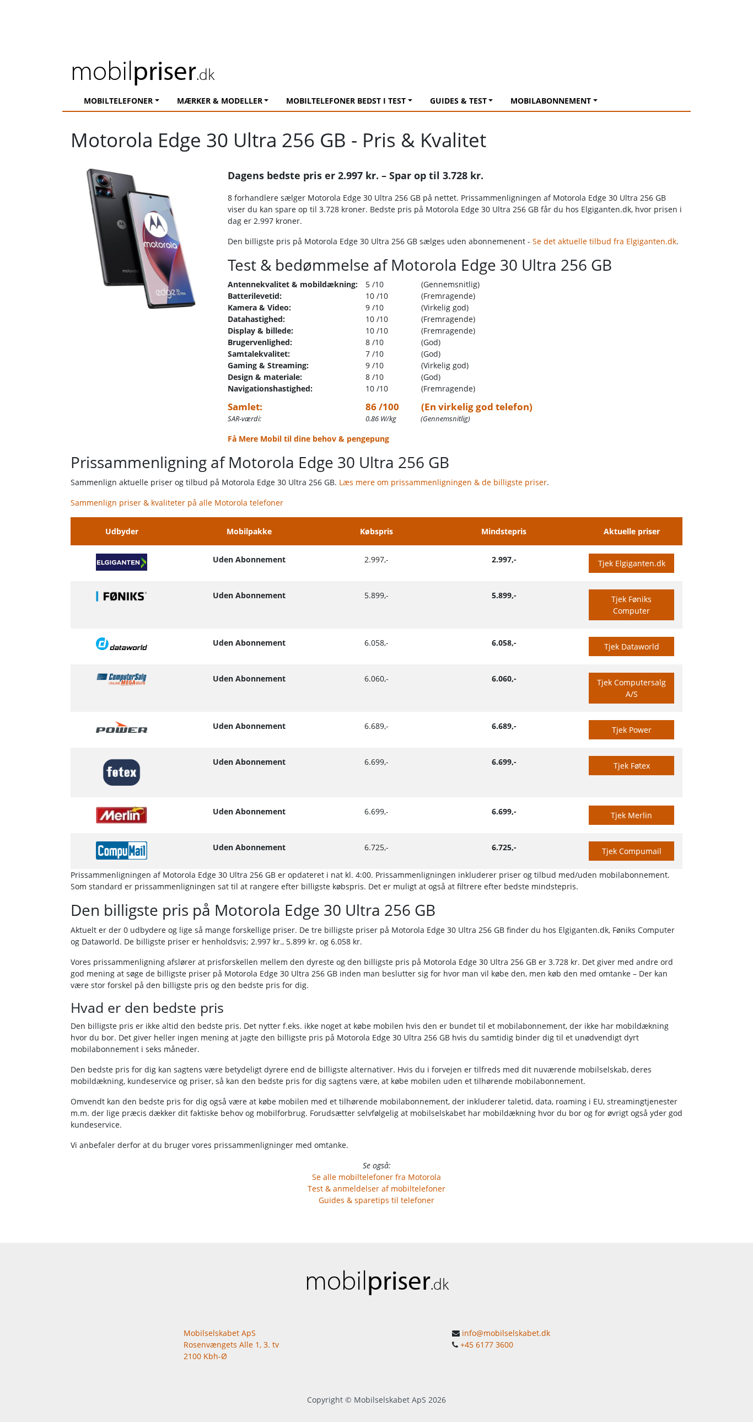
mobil (142, 69)
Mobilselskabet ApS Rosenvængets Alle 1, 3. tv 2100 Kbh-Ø (231, 1344)
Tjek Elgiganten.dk (631, 563)
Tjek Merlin (631, 815)
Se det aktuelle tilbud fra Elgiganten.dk (604, 241)
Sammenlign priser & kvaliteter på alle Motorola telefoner (177, 502)
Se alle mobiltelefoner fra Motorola (376, 1177)
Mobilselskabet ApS (390, 1399)
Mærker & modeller (219, 100)
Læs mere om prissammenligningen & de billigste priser (443, 482)
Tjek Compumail (631, 851)
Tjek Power (632, 730)
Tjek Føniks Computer (631, 605)
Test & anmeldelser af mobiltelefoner (376, 1188)
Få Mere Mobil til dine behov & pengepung (308, 438)
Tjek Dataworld (631, 646)
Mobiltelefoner (118, 100)
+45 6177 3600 (486, 1344)
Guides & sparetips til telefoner (376, 1200)
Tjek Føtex (632, 765)
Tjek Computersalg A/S (631, 688)
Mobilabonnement (550, 100)
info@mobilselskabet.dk (506, 1333)
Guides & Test (458, 100)
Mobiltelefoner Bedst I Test (346, 100)
